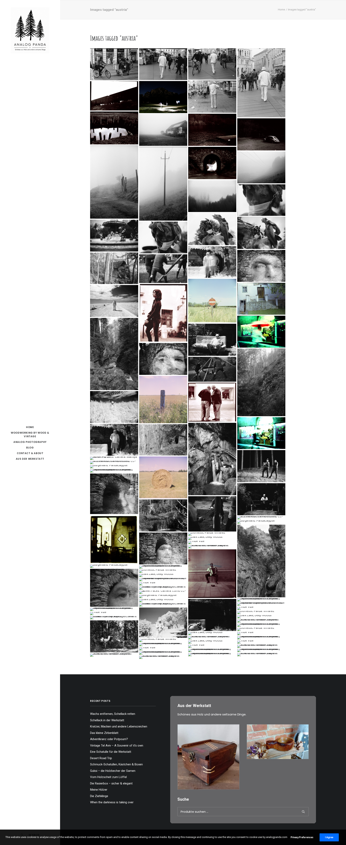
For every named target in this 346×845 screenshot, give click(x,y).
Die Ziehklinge (99, 796)
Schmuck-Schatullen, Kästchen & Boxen (116, 764)
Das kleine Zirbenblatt (104, 733)
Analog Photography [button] (30, 442)
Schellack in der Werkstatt (107, 720)
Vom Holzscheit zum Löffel (108, 777)
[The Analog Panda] (30, 30)
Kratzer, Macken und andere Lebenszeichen (118, 726)
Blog (30, 447)
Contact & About (30, 453)
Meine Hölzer (98, 789)
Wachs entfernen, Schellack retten (112, 714)
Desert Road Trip (101, 758)
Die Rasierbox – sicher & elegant (111, 783)
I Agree (329, 837)
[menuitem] (30, 427)
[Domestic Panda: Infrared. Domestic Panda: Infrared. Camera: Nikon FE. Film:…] (212, 262)
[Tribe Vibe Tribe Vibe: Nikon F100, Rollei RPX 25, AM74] (163, 268)
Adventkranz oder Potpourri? (109, 739)
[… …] (114, 458)
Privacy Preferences (302, 837)
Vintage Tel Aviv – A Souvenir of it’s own (116, 745)
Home (281, 9)
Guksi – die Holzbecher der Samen (112, 771)
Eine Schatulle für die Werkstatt (110, 752)
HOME (30, 427)
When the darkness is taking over (112, 802)
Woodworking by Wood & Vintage (30, 434)
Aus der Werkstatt (30, 459)
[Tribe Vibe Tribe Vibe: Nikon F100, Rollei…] (212, 369)
